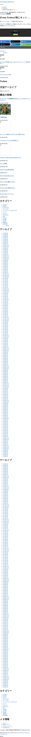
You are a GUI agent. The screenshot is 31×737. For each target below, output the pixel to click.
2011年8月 (5, 323)
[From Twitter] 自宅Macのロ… (8, 188)
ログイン (5, 723)
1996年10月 (6, 448)
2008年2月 (5, 380)
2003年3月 (5, 430)
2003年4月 (5, 429)
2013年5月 (5, 302)
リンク (4, 211)
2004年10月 (6, 418)
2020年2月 (5, 242)
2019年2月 (5, 252)
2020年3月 (5, 240)
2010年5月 (5, 340)
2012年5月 (5, 310)
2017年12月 (6, 273)
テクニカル (6, 208)
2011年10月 (6, 320)
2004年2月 (5, 420)
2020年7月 (5, 237)
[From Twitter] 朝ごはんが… (7, 175)
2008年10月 (6, 368)
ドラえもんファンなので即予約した (9, 140)
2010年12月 (6, 335)
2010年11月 (6, 337)
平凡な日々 (6, 214)
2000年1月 (5, 436)
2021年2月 (5, 233)
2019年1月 (5, 254)
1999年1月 (5, 441)
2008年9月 (5, 370)
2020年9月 (5, 234)
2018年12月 (6, 255)
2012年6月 (5, 308)
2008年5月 (5, 376)
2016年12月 (6, 288)
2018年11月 (6, 257)
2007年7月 (5, 391)
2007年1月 (5, 398)
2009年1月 (5, 364)
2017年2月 (5, 285)
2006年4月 (5, 411)
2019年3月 (5, 251)
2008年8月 (5, 371)
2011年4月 (5, 329)
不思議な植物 (3, 117)
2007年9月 (5, 388)
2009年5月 (5, 358)
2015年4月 (5, 296)
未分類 (4, 219)
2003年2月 (5, 432)
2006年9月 (5, 403)
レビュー (5, 213)
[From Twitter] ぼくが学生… (6, 74)
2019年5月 (5, 248)
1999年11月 (6, 438)
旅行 (4, 216)
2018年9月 (5, 260)
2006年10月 (6, 401)
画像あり (5, 222)
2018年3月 (5, 269)
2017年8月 (5, 278)
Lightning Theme (17, 732)
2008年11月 (6, 367)
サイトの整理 (3, 163)
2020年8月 (5, 236)
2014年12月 (6, 299)
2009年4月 (5, 359)
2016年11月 (6, 290)
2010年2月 (5, 344)
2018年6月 (5, 264)
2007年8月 (5, 389)
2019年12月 (6, 245)
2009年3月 (5, 361)
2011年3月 (5, 331)
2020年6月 (5, 239)
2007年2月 (5, 397)
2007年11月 (6, 385)
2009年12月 (6, 347)
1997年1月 (5, 444)
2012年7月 (5, 307)
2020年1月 (5, 243)
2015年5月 (5, 294)
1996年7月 (5, 453)
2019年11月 (6, 246)
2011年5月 (5, 328)
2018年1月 (5, 272)
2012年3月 (5, 313)
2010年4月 (5, 341)
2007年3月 (5, 395)
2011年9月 (5, 322)
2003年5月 (5, 427)
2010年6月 (5, 338)
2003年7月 (5, 424)
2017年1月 (5, 287)
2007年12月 (6, 383)
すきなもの (6, 207)
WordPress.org (6, 727)
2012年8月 (5, 305)
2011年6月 (5, 326)
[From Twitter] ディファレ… (7, 194)
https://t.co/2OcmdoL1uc (9, 25)
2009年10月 (6, 350)
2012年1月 (5, 316)
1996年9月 (5, 450)
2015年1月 (5, 298)
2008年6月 (5, 374)
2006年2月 (5, 414)
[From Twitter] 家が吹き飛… (7, 169)
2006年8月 (5, 404)
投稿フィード (6, 724)
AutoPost (8, 13)
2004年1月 (5, 421)
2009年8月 (5, 353)
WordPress (8, 732)
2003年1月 (5, 433)
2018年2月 (5, 270)
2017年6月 (5, 281)
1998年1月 (5, 442)
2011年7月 (5, 325)
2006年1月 (5, 415)
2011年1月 (5, 334)
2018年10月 (6, 258)
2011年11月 (6, 319)
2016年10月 (6, 291)
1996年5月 (5, 456)
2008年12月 (6, 365)
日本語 (4, 217)
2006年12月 (6, 400)
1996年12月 (6, 445)
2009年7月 (5, 355)
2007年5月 (5, 392)
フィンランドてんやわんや (10, 210)
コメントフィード (7, 726)
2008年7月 (5, 373)
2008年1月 (5, 382)
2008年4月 (5, 377)
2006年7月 (5, 406)
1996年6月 (5, 454)
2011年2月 (5, 332)
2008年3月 (5, 379)
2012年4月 (5, 311)
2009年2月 (5, 362)
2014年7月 (5, 301)
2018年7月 (5, 263)
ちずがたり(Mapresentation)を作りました (10, 157)
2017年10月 (6, 276)
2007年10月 (6, 386)
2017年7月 (5, 279)
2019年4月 (5, 249)
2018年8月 (5, 261)
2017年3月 (5, 284)
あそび (7, 225)
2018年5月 (5, 266)
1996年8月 (5, 451)
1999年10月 (6, 439)
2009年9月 (5, 352)
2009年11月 (6, 349)
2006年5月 (5, 409)
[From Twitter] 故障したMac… (8, 181)
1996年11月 (6, 447)
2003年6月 (5, 426)
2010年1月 (5, 346)
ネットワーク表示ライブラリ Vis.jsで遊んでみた (12, 134)
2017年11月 (6, 275)
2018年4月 (5, 267)
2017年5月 (5, 282)
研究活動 (5, 224)
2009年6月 (5, 356)
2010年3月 (5, 343)
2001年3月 (5, 435)
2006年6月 (5, 408)
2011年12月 (6, 317)
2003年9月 (5, 423)
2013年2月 (5, 304)
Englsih (4, 206)
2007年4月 (5, 394)
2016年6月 (5, 293)
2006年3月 (5, 412)
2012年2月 (5, 314)
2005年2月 (5, 417)
